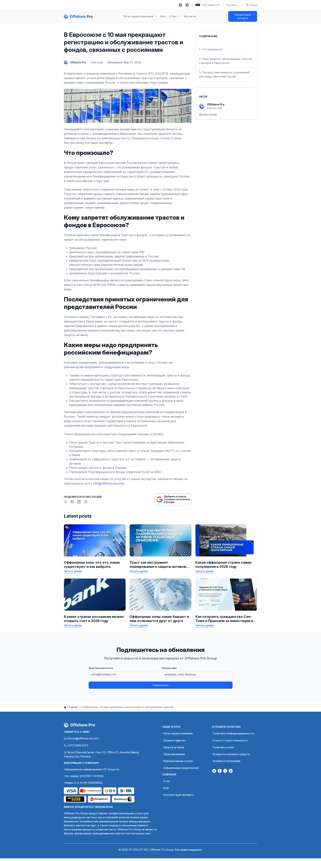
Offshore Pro (78, 62)
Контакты (190, 16)
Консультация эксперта (243, 16)
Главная (72, 707)
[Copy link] (85, 502)
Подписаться (160, 685)
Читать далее (73, 571)
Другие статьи (208, 114)
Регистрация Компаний (138, 16)
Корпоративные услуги (178, 761)
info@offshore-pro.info (108, 483)
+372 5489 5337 (211, 5)
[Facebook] (73, 502)
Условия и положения (226, 761)
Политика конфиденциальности (233, 733)
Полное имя (169, 668)
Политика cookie (223, 747)
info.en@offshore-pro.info (83, 738)
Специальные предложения (181, 768)
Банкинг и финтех (174, 740)
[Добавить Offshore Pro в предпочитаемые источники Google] (173, 499)
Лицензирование (174, 754)
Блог (163, 16)
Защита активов (173, 747)
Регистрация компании (178, 733)
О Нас (173, 16)
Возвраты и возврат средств (231, 754)
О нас (166, 781)
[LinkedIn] (79, 502)
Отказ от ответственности (230, 740)
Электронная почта (101, 668)
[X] (66, 502)
